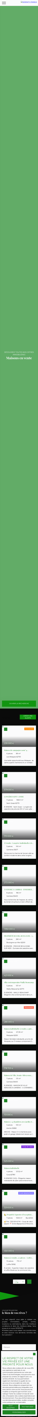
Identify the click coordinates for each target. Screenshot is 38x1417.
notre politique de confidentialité (14, 1402)
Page (15, 1280)
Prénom (7, 1347)
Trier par (4, 715)
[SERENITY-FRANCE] (29, 3)
